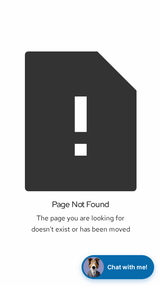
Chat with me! (127, 267)
